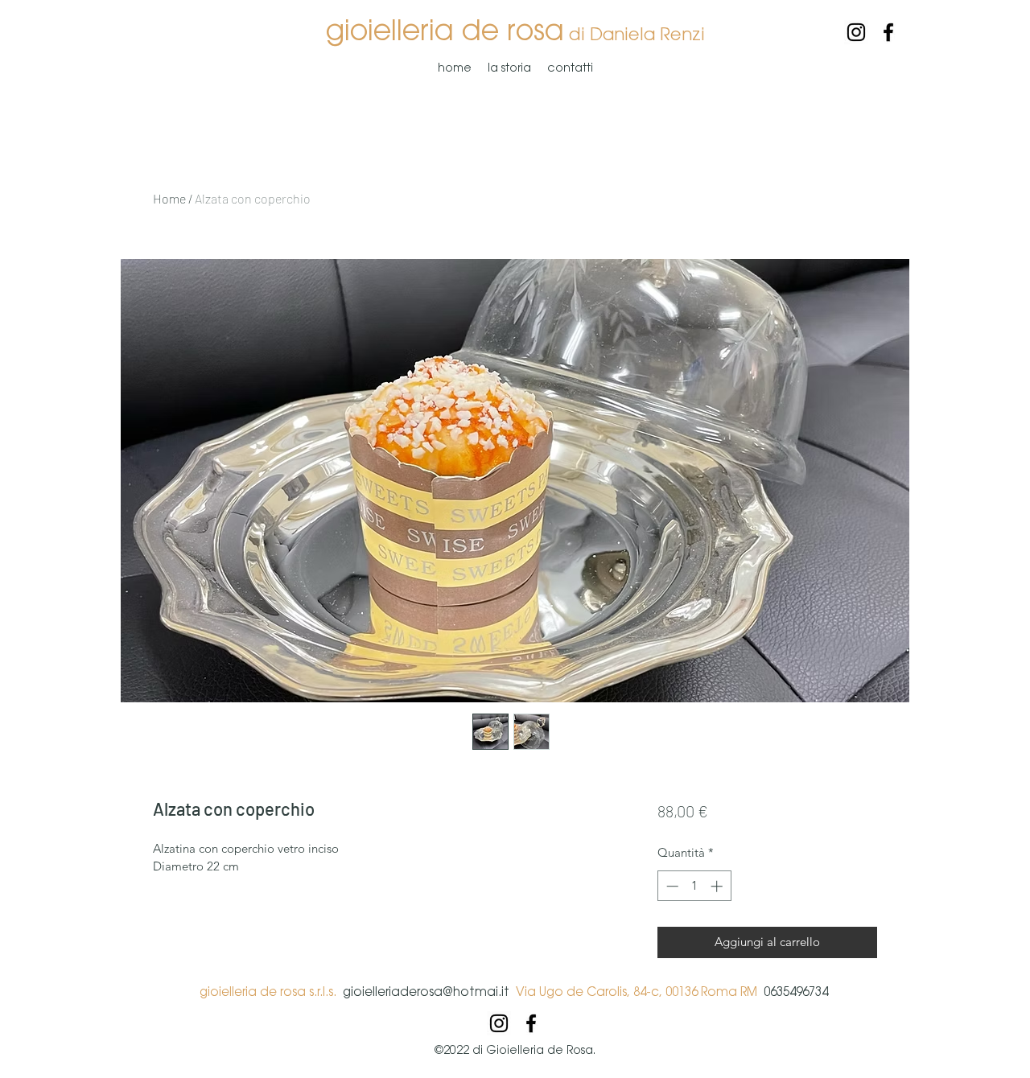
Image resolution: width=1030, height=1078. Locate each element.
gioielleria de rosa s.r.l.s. (271, 991)
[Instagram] (856, 32)
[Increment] (718, 886)
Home (169, 198)
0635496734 (794, 991)
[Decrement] (671, 886)
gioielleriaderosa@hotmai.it (429, 991)
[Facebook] (888, 32)
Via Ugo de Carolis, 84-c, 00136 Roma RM (636, 991)
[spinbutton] (694, 886)
